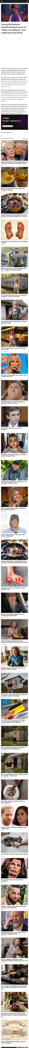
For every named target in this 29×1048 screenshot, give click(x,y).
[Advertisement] (14, 52)
